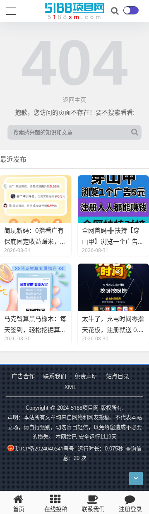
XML (70, 387)
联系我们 (54, 376)
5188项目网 (85, 407)
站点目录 (117, 376)
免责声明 (86, 376)
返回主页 (74, 100)
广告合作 (23, 376)
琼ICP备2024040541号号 (44, 448)
